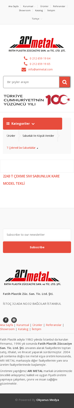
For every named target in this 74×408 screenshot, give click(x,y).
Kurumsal (28, 6)
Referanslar (59, 6)
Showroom (25, 10)
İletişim (51, 10)
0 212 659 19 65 (39, 64)
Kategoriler (21, 123)
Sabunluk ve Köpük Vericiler (38, 136)
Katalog (39, 10)
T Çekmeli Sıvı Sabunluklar (21, 148)
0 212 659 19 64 (39, 58)
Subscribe (37, 247)
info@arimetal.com (40, 69)
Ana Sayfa (13, 6)
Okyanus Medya (47, 400)
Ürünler (44, 6)
